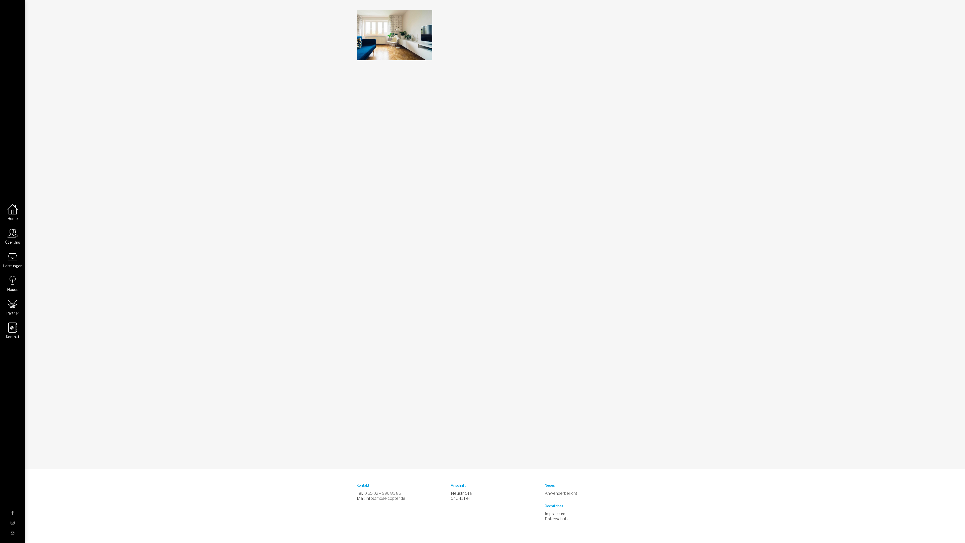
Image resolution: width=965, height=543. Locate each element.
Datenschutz (556, 519)
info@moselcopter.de (385, 498)
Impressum (555, 514)
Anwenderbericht (561, 493)
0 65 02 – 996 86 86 (382, 493)
